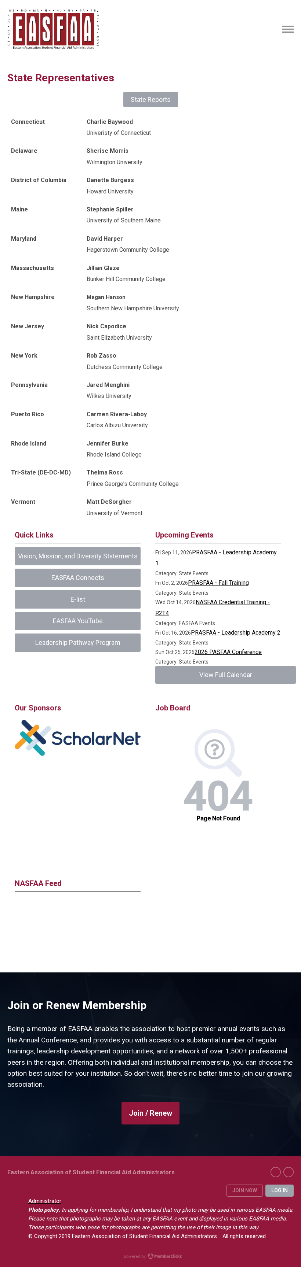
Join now (244, 1190)
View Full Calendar (225, 675)
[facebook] (276, 1172)
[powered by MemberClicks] (150, 1257)
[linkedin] (288, 1172)
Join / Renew (150, 1113)
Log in (279, 1190)
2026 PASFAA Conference (228, 652)
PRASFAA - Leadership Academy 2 (235, 632)
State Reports (151, 99)
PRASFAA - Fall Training (218, 582)
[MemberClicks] (53, 29)
